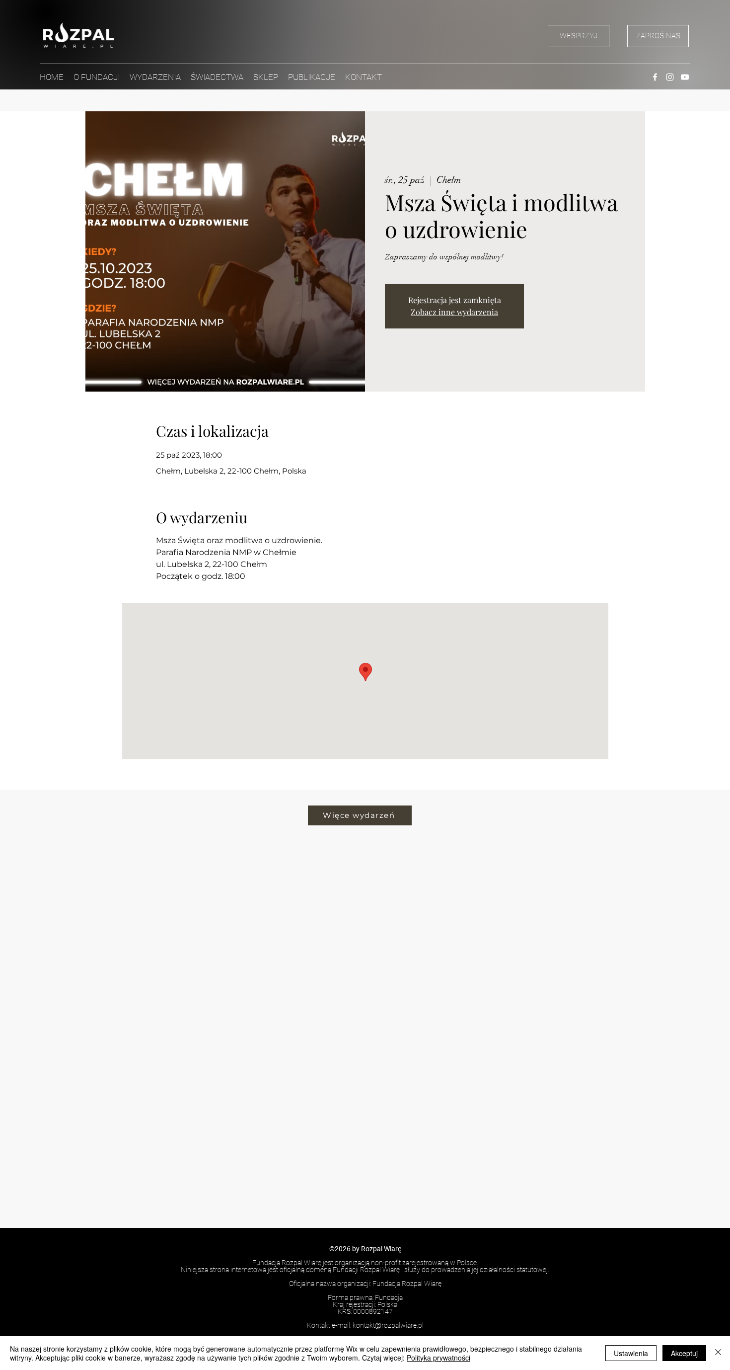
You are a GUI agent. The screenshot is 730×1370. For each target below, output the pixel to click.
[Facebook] (655, 77)
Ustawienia (631, 1353)
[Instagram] (670, 77)
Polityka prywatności (438, 1358)
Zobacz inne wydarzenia (454, 312)
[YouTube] (685, 77)
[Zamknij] (718, 1353)
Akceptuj (684, 1353)
